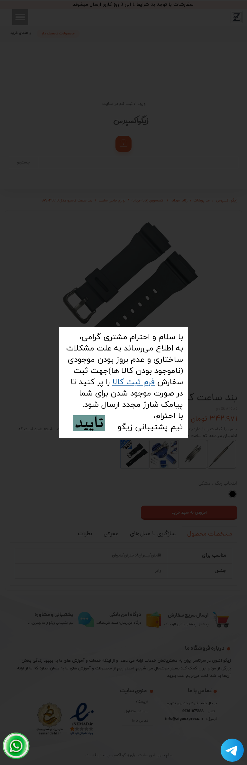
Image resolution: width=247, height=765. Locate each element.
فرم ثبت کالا (133, 382)
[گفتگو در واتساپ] (16, 746)
